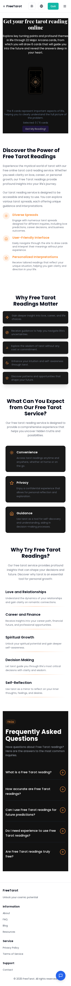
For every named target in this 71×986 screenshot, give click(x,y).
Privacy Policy (11, 947)
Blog (5, 925)
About (6, 913)
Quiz (53, 6)
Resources (9, 932)
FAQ (5, 919)
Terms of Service (13, 954)
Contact (8, 970)
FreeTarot (14, 6)
